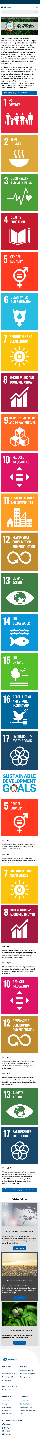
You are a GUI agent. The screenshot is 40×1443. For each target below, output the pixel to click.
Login (37, 7)
